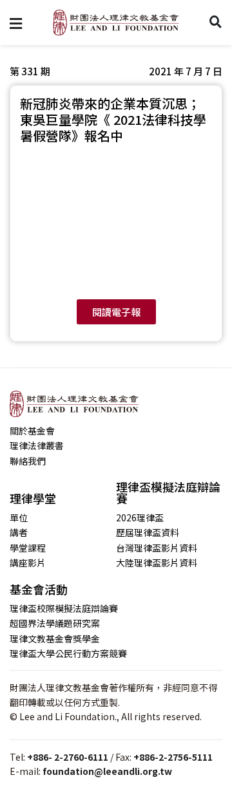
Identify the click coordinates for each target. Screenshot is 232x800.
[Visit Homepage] (116, 22)
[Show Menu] (16, 22)
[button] (185, 71)
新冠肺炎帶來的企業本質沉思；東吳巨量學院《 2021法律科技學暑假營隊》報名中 (113, 119)
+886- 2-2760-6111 (67, 756)
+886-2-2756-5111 (173, 756)
